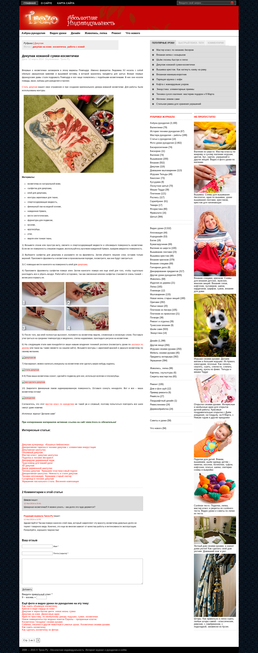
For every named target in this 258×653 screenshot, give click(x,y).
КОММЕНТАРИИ (216, 43)
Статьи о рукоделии (160, 139)
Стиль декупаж (29, 87)
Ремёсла (154, 396)
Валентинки (156, 127)
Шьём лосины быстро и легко (172, 59)
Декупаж (39, 43)
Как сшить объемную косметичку (39, 606)
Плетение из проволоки (162, 313)
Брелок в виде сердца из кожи (38, 608)
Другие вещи (157, 345)
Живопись (155, 279)
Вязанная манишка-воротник (171, 74)
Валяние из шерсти (160, 248)
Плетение (155, 193)
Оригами (154, 302)
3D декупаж (28, 465)
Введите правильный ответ (37, 594)
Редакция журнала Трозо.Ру (38, 516)
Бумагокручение (158, 244)
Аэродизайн (156, 236)
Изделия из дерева (160, 283)
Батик (153, 240)
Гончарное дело (158, 267)
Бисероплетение (159, 147)
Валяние (154, 155)
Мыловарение (157, 294)
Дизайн (75, 33)
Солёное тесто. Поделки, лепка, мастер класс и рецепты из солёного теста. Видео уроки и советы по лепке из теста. (214, 509)
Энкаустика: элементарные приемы (175, 89)
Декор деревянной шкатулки (37, 468)
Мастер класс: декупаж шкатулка (40, 455)
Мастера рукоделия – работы (165, 135)
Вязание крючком (159, 259)
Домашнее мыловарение (163, 170)
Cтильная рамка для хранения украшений (178, 104)
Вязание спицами (159, 263)
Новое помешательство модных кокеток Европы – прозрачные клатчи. (59, 619)
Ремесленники (157, 404)
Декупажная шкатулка (33, 449)
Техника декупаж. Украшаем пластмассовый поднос (50, 471)
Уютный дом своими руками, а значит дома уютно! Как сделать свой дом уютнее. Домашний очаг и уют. (214, 548)
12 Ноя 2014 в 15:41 (32, 503)
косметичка (59, 46)
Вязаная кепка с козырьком (171, 54)
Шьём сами (156, 329)
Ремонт (116, 33)
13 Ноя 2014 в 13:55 (32, 519)
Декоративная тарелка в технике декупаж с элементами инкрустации (59, 447)
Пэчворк (154, 317)
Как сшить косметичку (34, 627)
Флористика (156, 209)
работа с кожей (76, 46)
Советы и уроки (158, 420)
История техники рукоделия (165, 131)
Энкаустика (156, 333)
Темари (154, 205)
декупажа (82, 264)
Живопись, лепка (96, 33)
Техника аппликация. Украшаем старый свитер (46, 476)
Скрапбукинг (156, 201)
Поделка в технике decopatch (37, 457)
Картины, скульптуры (161, 372)
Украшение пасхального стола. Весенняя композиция (50, 481)
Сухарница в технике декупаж (38, 478)
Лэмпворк (155, 290)
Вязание (154, 162)
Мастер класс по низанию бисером (175, 50)
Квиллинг (155, 178)
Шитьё (153, 216)
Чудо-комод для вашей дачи (37, 463)
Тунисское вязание (160, 325)
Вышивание (156, 159)
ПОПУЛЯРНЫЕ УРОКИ (163, 43)
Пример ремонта (159, 392)
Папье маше (156, 306)
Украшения (155, 360)
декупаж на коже (42, 46)
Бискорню (155, 151)
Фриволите (156, 213)
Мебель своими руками (162, 352)
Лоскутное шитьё (159, 186)
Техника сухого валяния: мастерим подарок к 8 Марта (185, 94)
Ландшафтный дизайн (162, 400)
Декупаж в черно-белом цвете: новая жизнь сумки (48, 611)
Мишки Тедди (157, 189)
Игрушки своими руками (163, 349)
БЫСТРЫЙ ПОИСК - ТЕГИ (191, 43)
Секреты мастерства (161, 376)
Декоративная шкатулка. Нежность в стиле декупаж (50, 473)
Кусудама (155, 182)
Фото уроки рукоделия (162, 143)
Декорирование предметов (164, 271)
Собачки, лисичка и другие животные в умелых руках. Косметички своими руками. (66, 624)
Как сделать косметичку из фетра (40, 629)
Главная (30, 3)
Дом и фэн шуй (158, 388)
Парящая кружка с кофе (169, 79)
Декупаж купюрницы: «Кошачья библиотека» (45, 444)
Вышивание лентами (161, 252)
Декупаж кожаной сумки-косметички (175, 64)
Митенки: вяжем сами (168, 99)
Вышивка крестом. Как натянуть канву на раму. (181, 69)
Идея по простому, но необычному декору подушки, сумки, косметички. (60, 616)
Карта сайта (65, 3)
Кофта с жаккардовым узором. (172, 84)
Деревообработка (159, 409)
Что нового (133, 33)
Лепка (153, 286)
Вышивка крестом (159, 255)
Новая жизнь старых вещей (164, 298)
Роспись (154, 197)
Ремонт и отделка (159, 321)
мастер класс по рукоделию (59, 404)
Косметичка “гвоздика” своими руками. (42, 622)
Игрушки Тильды (159, 174)
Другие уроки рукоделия (163, 275)
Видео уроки (58, 33)
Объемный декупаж (32, 452)
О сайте (46, 3)
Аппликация (156, 232)
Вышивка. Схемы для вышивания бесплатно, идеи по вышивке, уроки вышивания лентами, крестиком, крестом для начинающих (213, 198)
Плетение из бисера (160, 310)
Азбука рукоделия (33, 33)
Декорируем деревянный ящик (38, 460)
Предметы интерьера (161, 356)
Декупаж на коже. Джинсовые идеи (40, 614)
